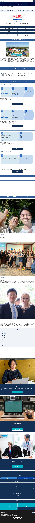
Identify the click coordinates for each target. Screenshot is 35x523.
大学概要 (2, 10)
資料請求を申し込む (17, 466)
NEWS (17, 500)
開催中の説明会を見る (17, 391)
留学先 (17, 486)
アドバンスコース (12, 10)
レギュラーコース (6, 10)
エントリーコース (24, 10)
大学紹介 (31, 10)
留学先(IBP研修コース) (5, 6)
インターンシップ (17, 483)
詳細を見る (17, 103)
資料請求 (9, 506)
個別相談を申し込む (17, 429)
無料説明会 (17, 498)
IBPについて (17, 481)
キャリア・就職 (17, 488)
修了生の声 (17, 491)
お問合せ (26, 506)
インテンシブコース (18, 10)
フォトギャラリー (4, 345)
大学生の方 (26, 478)
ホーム (1, 6)
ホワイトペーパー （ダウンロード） (8, 508)
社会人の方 (9, 478)
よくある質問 (17, 495)
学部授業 (28, 10)
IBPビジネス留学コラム (17, 493)
